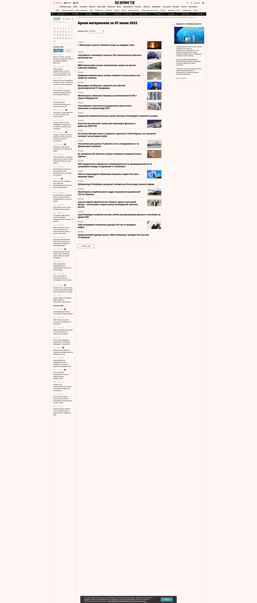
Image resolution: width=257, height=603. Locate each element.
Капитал (116, 10)
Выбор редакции (122, 17)
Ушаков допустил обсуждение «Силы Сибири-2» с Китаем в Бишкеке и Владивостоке (62, 363)
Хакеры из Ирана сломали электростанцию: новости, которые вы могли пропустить (62, 138)
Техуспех (163, 10)
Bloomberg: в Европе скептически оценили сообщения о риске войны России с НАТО (62, 400)
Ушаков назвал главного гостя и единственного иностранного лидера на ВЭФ (62, 412)
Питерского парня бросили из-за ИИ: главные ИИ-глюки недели (63, 114)
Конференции (186, 10)
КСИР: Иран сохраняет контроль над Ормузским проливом (62, 322)
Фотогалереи (193, 7)
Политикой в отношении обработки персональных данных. (126, 601)
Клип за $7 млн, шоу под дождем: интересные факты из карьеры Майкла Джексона (63, 60)
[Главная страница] (125, 3)
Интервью (176, 7)
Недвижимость (128, 7)
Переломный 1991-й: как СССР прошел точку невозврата (148, 17)
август (68, 19)
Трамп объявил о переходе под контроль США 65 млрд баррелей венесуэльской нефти (63, 160)
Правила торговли (67, 10)
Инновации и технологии (150, 10)
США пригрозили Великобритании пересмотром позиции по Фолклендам (62, 267)
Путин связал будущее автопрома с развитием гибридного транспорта (61, 342)
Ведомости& (99, 10)
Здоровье (171, 10)
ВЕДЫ (57, 10)
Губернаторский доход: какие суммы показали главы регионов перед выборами (61, 255)
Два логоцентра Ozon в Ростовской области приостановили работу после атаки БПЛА (61, 230)
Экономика (83, 7)
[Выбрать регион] (187, 3)
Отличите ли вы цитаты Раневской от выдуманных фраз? (62, 149)
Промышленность (134, 10)
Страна (123, 10)
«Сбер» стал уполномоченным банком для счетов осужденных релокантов (62, 387)
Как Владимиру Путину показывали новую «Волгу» (63, 313)
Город (91, 10)
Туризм (195, 10)
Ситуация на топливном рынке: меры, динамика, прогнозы (188, 17)
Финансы (92, 7)
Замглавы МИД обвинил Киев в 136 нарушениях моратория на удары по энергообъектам (61, 242)
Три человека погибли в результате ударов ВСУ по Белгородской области (62, 92)
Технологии (111, 7)
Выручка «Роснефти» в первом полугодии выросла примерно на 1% (63, 352)
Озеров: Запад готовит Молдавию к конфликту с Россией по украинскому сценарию (62, 126)
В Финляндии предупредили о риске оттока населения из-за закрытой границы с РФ (61, 72)
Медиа (119, 7)
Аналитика (108, 10)
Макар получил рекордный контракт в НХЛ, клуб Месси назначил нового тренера (63, 82)
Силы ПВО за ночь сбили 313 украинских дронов (62, 208)
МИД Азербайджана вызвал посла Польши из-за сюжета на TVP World (63, 332)
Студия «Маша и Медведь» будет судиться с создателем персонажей (62, 300)
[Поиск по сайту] (191, 3)
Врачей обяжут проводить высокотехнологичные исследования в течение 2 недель (62, 198)
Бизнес (75, 7)
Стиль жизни (167, 7)
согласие (114, 599)
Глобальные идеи (65, 7)
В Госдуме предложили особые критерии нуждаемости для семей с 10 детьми (63, 218)
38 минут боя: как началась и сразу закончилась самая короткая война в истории (62, 290)
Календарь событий (57, 19)
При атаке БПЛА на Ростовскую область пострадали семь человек (62, 278)
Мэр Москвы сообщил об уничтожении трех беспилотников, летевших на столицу (62, 172)
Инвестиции (101, 7)
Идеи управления (81, 10)
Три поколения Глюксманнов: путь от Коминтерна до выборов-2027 (61, 375)
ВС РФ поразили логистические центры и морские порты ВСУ (62, 104)
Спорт (178, 10)
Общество (146, 7)
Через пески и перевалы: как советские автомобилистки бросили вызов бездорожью (62, 184)
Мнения (184, 7)
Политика (138, 7)
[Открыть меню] (203, 3)
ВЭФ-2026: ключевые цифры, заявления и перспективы (96, 17)
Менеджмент (156, 7)
